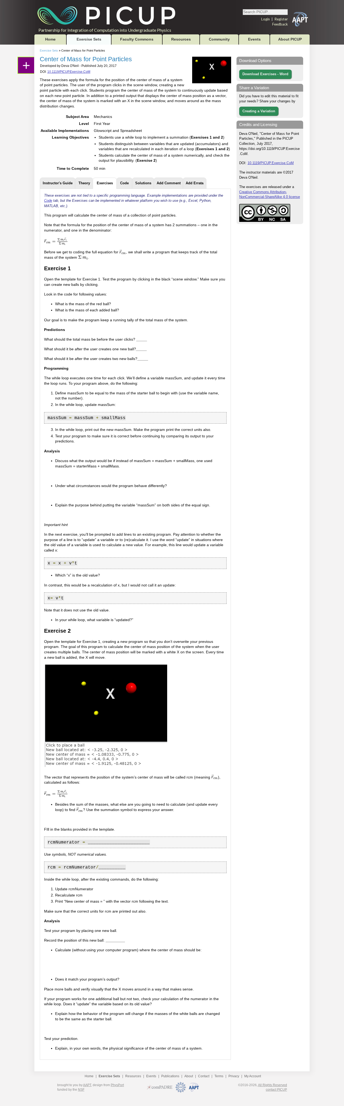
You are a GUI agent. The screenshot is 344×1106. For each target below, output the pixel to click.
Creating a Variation (258, 111)
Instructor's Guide (58, 183)
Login (265, 19)
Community (219, 39)
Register (281, 19)
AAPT (87, 1085)
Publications (170, 1076)
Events (254, 39)
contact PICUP (276, 1089)
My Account (252, 1076)
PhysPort (117, 1085)
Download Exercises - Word (265, 74)
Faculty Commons (136, 39)
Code (124, 183)
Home (50, 39)
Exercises (105, 183)
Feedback (280, 24)
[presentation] (56, 241)
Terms (218, 1076)
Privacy (233, 1076)
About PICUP (290, 39)
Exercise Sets (89, 39)
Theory (84, 183)
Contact (203, 1076)
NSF (81, 1089)
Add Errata (194, 183)
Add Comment (169, 183)
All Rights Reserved (272, 1085)
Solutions (143, 183)
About (188, 1076)
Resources (181, 39)
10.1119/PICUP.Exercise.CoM (68, 72)
